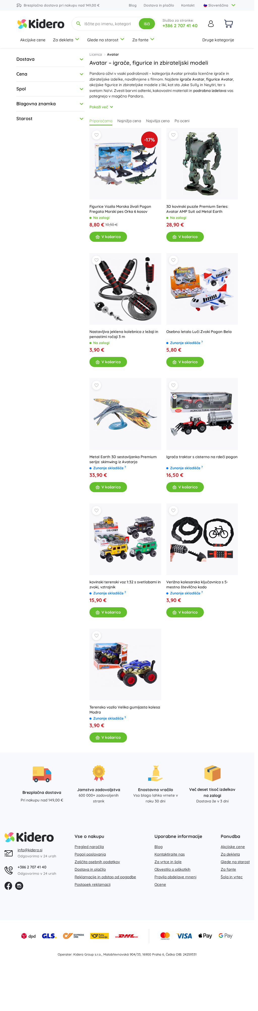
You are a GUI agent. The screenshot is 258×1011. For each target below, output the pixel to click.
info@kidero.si (30, 850)
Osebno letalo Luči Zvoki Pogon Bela (199, 331)
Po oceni (182, 120)
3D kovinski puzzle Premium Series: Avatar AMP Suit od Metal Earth (197, 209)
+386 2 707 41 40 (180, 25)
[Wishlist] (96, 135)
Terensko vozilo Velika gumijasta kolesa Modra (124, 710)
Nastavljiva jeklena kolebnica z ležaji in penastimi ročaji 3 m (123, 334)
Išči (147, 23)
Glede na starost (102, 39)
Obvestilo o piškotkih (172, 869)
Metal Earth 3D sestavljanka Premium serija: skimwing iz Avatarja (123, 459)
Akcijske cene (32, 39)
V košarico (111, 236)
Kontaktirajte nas (169, 854)
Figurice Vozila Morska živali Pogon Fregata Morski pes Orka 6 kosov (120, 209)
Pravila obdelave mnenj (175, 876)
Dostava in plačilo (159, 5)
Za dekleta (63, 39)
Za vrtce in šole (168, 861)
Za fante (140, 39)
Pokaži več (98, 107)
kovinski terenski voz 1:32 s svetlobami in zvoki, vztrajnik (125, 584)
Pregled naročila (89, 846)
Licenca (95, 54)
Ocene (160, 884)
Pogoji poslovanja (90, 854)
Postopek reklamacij (93, 884)
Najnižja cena (129, 120)
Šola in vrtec (232, 876)
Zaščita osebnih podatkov (97, 861)
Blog (133, 5)
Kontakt (188, 5)
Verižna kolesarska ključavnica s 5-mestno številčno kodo (197, 584)
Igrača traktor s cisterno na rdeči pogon (202, 456)
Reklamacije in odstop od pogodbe (105, 876)
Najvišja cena (158, 120)
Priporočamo (100, 120)
